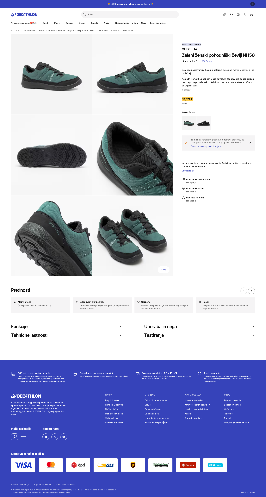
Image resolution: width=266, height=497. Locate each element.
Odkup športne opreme (156, 400)
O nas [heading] (227, 395)
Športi (46, 23)
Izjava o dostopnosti (65, 484)
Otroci (82, 23)
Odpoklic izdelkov (193, 418)
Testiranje (154, 335)
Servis (148, 405)
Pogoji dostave (112, 400)
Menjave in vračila (114, 414)
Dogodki (228, 418)
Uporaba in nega (160, 326)
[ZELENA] (189, 123)
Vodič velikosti (112, 418)
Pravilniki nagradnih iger (196, 409)
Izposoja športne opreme (157, 418)
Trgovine (228, 414)
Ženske (70, 23)
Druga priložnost (153, 409)
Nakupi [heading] (108, 395)
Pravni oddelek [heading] (192, 395)
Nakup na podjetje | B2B (156, 422)
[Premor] (252, 4)
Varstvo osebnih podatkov (197, 405)
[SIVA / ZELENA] (203, 123)
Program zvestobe (233, 400)
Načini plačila (111, 409)
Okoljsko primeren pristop (236, 422)
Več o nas (229, 409)
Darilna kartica (152, 414)
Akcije (107, 23)
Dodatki (94, 23)
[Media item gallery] (92, 155)
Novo (143, 23)
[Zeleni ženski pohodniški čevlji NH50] (51, 74)
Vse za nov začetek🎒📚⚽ (24, 23)
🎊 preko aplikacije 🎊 (130, 4)
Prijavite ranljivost (42, 484)
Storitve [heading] (150, 395)
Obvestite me (188, 171)
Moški (57, 23)
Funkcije (19, 326)
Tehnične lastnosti (29, 335)
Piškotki (188, 414)
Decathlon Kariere (232, 405)
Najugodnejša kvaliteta (126, 23)
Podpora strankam (114, 422)
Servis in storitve (158, 23)
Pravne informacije (193, 400)
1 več (163, 269)
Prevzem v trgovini (114, 405)
